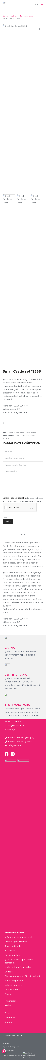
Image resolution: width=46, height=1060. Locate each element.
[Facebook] (6, 754)
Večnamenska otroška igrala (19, 937)
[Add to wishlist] (3, 423)
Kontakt (9, 1022)
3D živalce (10, 950)
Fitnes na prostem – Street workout (22, 976)
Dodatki (9, 972)
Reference (10, 1017)
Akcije (8, 994)
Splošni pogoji (9, 1050)
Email (5, 518)
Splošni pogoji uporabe (14, 498)
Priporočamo (11, 1001)
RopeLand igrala (13, 946)
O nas (7, 1013)
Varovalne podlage (14, 980)
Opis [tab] (23, 534)
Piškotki (6, 1043)
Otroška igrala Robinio (16, 941)
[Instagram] (13, 754)
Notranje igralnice (13, 985)
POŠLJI (8, 521)
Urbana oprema (13, 989)
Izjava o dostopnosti (11, 1047)
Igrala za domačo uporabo (18, 967)
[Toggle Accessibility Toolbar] (4, 1051)
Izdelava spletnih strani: (12, 1056)
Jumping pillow (12, 955)
